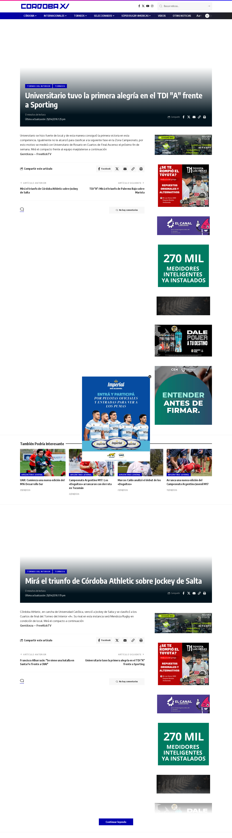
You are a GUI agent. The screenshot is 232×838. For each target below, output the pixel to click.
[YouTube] (147, 6)
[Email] (194, 117)
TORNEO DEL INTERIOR (38, 86)
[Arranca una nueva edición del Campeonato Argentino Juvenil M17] (189, 462)
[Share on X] (188, 117)
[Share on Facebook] (183, 117)
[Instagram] (152, 6)
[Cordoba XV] (44, 6)
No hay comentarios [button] (128, 210)
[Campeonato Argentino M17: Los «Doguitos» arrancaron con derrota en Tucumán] (91, 462)
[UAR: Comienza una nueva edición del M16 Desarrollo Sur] (43, 462)
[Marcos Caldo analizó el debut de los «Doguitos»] (140, 462)
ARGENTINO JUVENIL (32, 474)
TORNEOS (60, 86)
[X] (143, 6)
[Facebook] (139, 6)
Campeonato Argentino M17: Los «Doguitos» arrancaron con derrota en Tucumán (90, 484)
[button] (199, 15)
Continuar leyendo (116, 821)
